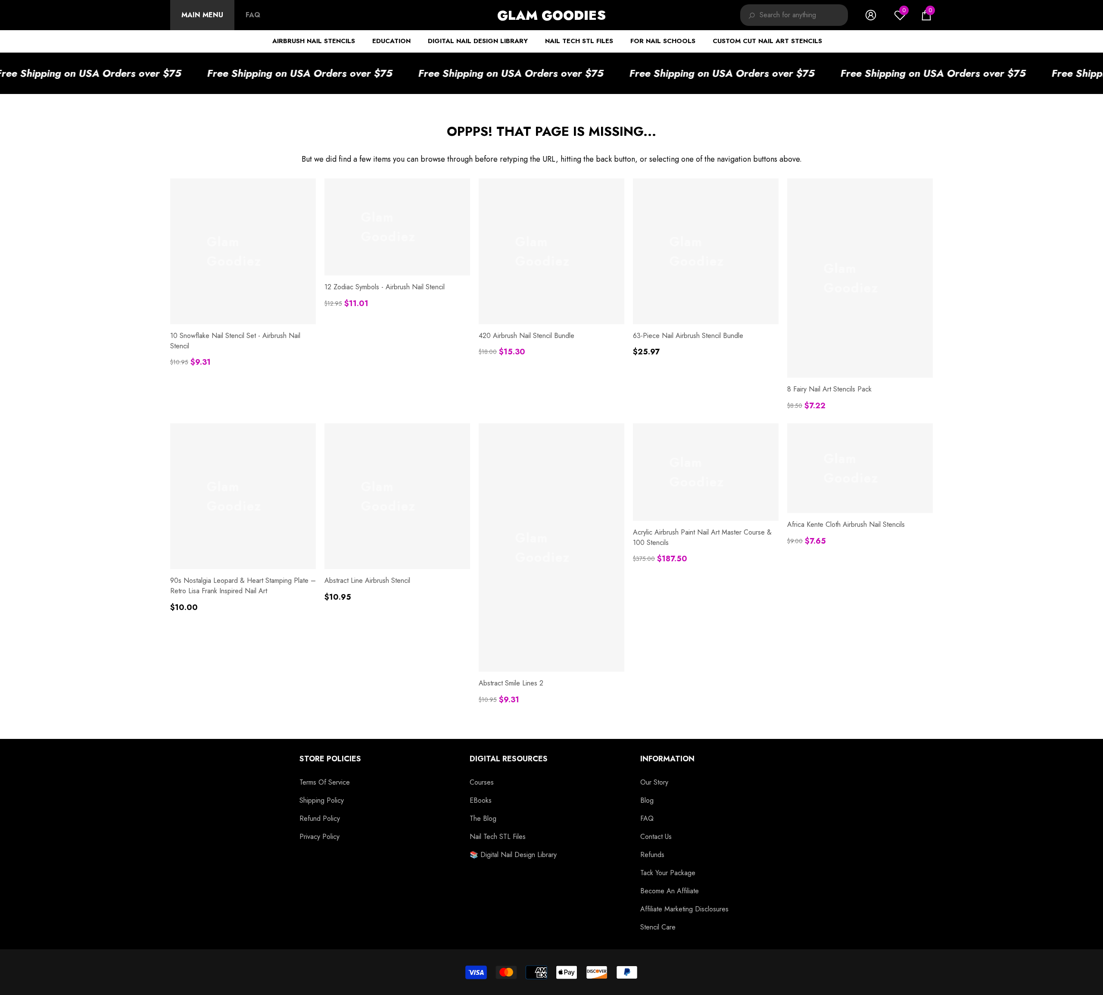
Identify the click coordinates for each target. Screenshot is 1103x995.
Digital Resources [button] (509, 758)
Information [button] (667, 758)
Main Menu (202, 15)
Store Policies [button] (330, 758)
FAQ (253, 15)
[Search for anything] (794, 15)
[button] (926, 15)
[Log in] (870, 15)
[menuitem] (202, 15)
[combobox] (804, 15)
